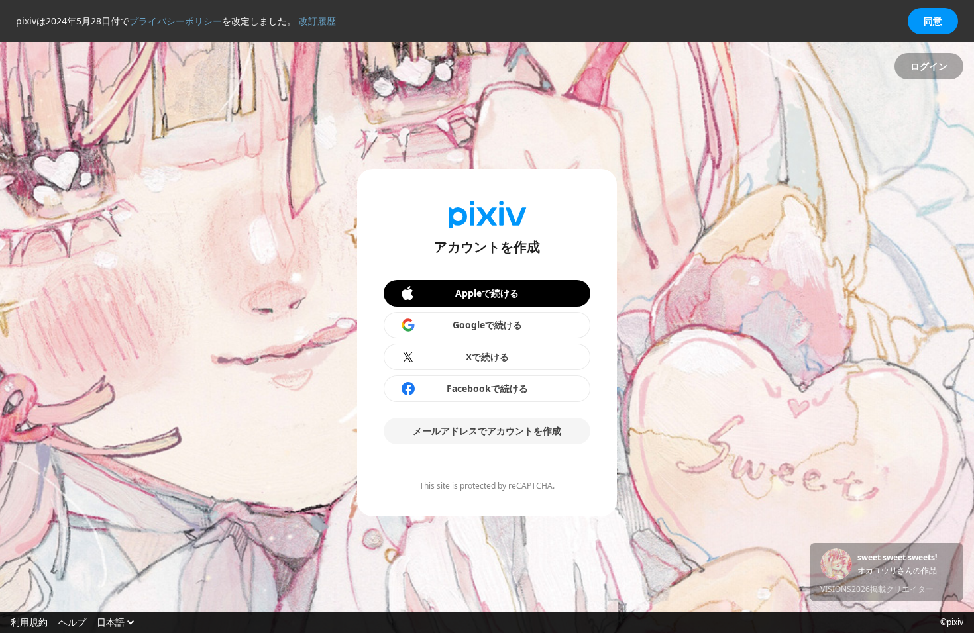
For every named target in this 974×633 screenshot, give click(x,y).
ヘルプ (72, 622)
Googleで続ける (487, 324)
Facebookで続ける (487, 388)
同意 (933, 21)
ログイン (928, 66)
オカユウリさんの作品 (897, 571)
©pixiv (951, 622)
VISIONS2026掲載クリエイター (877, 589)
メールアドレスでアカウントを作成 (487, 430)
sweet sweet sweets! (897, 557)
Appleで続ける (487, 293)
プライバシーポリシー (175, 21)
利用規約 (29, 622)
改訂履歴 (317, 21)
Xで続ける (487, 356)
